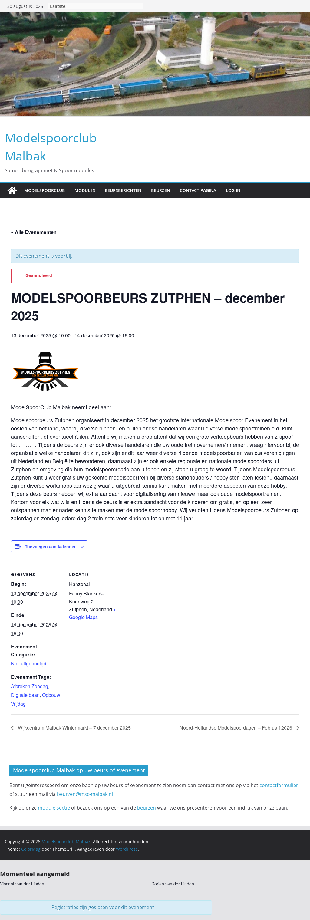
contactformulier (278, 785)
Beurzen (160, 190)
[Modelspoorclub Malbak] (12, 190)
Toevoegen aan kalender (50, 546)
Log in (233, 190)
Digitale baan (25, 694)
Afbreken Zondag (29, 686)
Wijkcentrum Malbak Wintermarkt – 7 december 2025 (74, 727)
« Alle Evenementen (34, 232)
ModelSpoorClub (44, 190)
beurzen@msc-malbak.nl (85, 794)
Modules (84, 190)
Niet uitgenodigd (28, 663)
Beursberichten (123, 190)
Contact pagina (198, 190)
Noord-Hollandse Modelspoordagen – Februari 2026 (236, 727)
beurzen (146, 807)
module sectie (54, 807)
